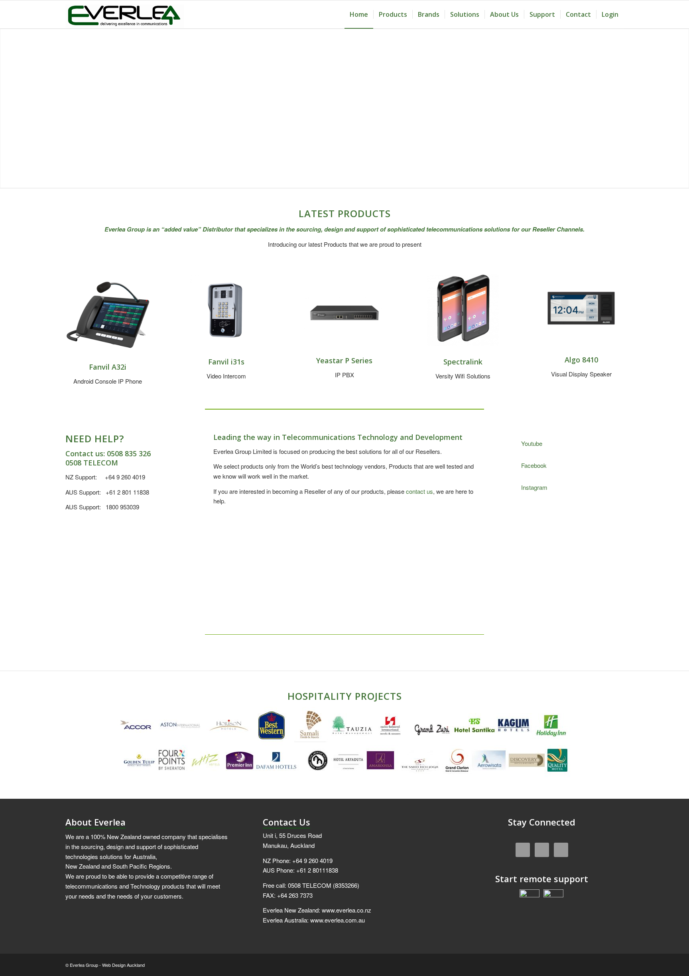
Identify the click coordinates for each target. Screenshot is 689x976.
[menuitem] (358, 14)
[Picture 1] (107, 316)
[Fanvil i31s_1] (226, 310)
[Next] (468, 540)
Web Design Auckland (123, 965)
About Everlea (95, 822)
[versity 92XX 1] (463, 310)
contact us (419, 491)
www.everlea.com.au (337, 920)
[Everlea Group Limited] (124, 14)
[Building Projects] (344, 743)
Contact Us (286, 822)
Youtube (531, 443)
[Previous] (450, 540)
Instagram (534, 487)
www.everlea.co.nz (346, 910)
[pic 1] (581, 308)
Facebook (534, 465)
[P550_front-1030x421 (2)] (344, 311)
